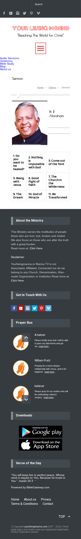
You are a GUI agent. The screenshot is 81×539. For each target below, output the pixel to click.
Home (40, 87)
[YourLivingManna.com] (40, 26)
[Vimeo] (38, 13)
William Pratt (42, 360)
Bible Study (7, 63)
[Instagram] (18, 13)
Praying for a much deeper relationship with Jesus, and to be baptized (50, 369)
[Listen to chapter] (35, 480)
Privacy (46, 499)
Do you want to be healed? (18, 162)
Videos (52, 87)
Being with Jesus (18, 181)
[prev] (26, 337)
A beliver (40, 334)
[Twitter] (25, 13)
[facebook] (4, 13)
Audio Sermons (9, 58)
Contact (48, 504)
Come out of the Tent (57, 162)
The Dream (18, 196)
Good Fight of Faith (34, 181)
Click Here (36, 248)
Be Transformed (58, 196)
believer (39, 386)
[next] (26, 399)
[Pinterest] (31, 13)
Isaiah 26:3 (26, 480)
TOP (61, 516)
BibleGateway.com (38, 487)
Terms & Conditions (24, 504)
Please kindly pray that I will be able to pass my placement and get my (51, 343)
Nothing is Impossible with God (36, 162)
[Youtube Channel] (11, 13)
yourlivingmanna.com (35, 526)
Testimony (6, 60)
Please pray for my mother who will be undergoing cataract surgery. (51, 394)
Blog (3, 66)
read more (44, 346)
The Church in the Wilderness (56, 181)
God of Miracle (35, 196)
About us (5, 69)
